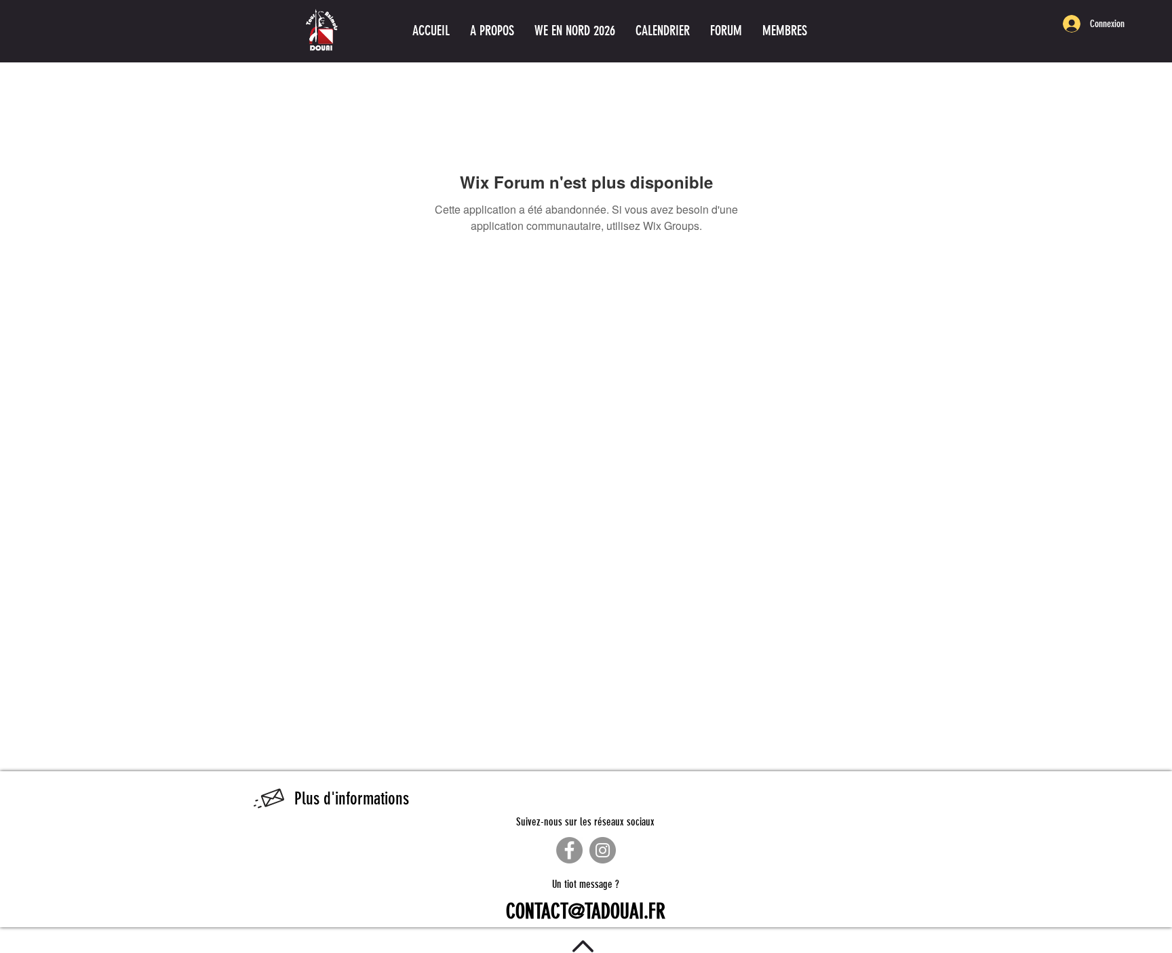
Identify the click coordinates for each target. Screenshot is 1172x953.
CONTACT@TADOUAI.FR (585, 911)
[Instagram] (602, 850)
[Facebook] (569, 850)
